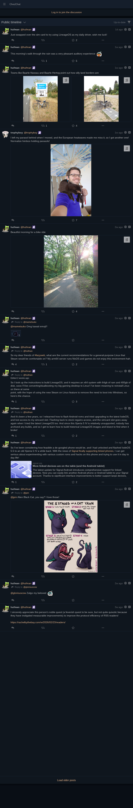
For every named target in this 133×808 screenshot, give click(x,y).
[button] (13, 40)
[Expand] (129, 29)
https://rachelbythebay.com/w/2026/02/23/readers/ (38, 622)
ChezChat (15, 4)
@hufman (26, 29)
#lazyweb (40, 355)
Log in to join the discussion (66, 12)
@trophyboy (30, 132)
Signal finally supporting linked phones (92, 451)
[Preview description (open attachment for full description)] (66, 80)
